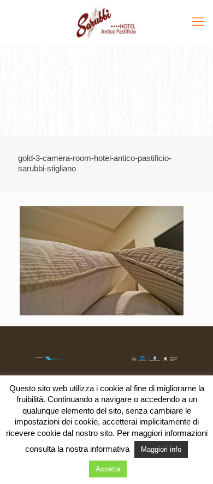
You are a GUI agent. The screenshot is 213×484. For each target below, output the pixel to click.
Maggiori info (161, 449)
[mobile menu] (198, 22)
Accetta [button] (108, 469)
